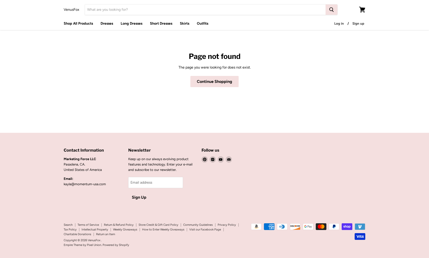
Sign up (358, 24)
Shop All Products (78, 23)
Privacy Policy (227, 224)
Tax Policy (70, 229)
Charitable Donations (77, 234)
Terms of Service (88, 224)
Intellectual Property (95, 229)
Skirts (184, 23)
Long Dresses (131, 23)
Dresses (107, 23)
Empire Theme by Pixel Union (82, 245)
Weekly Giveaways (125, 229)
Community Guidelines (198, 224)
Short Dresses (161, 23)
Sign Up (139, 197)
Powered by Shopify (116, 245)
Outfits (202, 23)
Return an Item (105, 234)
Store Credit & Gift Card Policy (158, 224)
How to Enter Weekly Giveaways (163, 229)
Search (68, 224)
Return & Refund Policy (119, 224)
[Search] (331, 9)
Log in (339, 24)
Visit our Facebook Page (205, 229)
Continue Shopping (214, 81)
